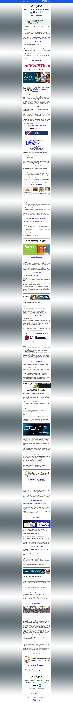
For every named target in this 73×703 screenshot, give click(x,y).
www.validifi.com (35, 91)
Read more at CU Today (36, 653)
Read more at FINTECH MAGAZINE (36, 405)
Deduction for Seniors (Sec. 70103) (31, 144)
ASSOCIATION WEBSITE (29, 682)
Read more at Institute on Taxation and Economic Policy (36, 125)
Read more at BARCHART (36, 603)
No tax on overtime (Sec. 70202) (30, 142)
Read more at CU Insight (36, 60)
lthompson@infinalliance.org (36, 257)
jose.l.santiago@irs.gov (38, 149)
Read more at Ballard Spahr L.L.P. (36, 634)
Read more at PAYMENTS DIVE (36, 500)
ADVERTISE (43, 682)
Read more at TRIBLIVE (36, 106)
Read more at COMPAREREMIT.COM (36, 546)
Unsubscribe (30, 697)
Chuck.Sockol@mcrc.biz (32, 341)
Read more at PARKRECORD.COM (36, 330)
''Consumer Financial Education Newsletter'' (37, 479)
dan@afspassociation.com (38, 485)
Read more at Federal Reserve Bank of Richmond (36, 451)
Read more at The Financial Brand (36, 41)
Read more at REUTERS (36, 517)
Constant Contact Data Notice (41, 697)
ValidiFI (37, 85)
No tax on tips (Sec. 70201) (30, 141)
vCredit (35, 87)
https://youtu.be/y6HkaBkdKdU (36, 138)
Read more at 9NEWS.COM (36, 589)
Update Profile (34, 697)
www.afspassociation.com (36, 691)
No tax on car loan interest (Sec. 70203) (32, 143)
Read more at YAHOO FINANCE (36, 272)
